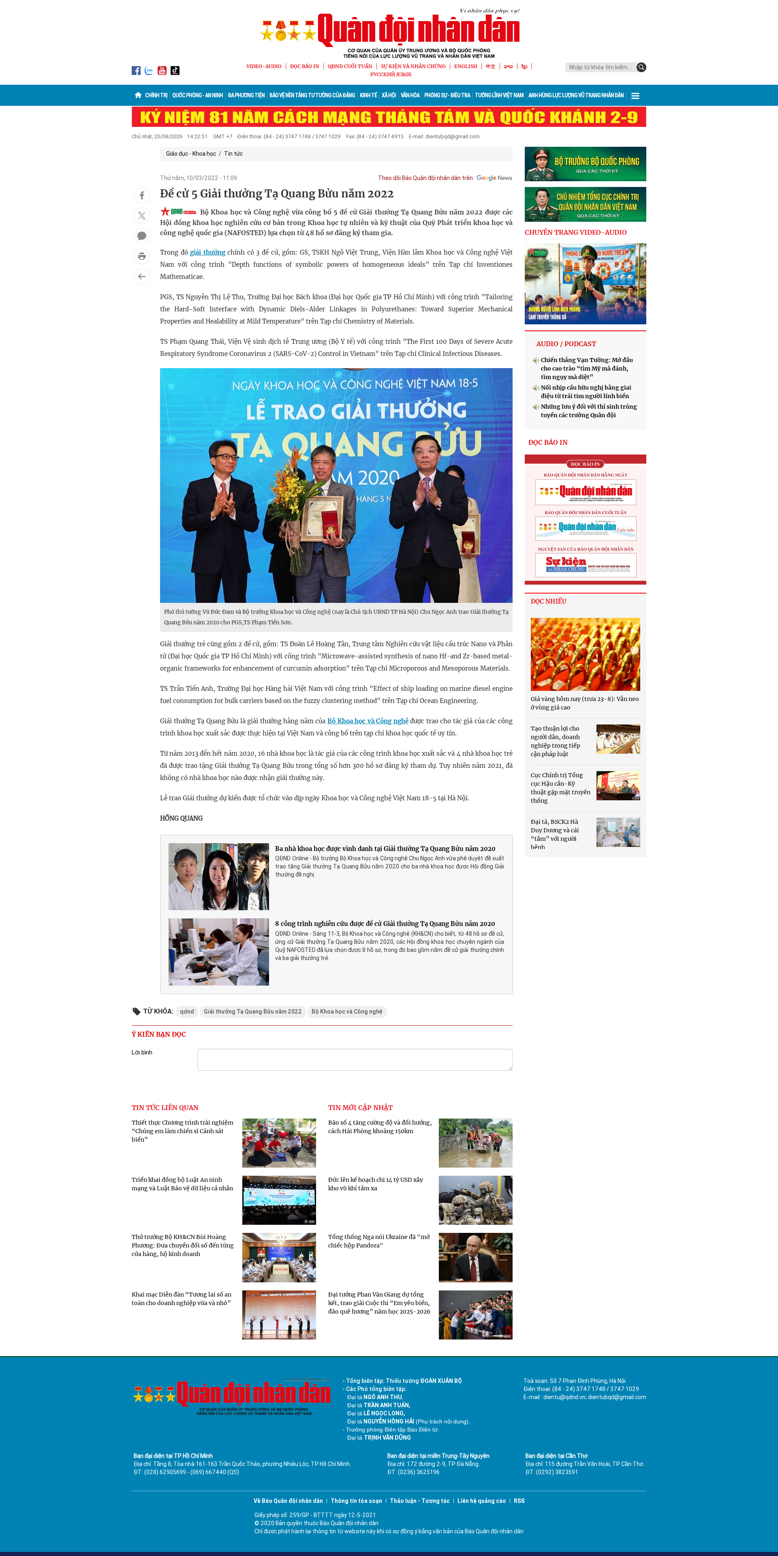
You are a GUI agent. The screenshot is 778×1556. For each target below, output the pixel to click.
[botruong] (585, 164)
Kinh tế (368, 95)
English (465, 66)
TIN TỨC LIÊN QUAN (165, 1108)
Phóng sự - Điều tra (447, 95)
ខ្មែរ (524, 66)
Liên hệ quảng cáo (481, 1501)
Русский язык (391, 74)
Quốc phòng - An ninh (197, 95)
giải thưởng (207, 252)
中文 (491, 66)
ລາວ (508, 66)
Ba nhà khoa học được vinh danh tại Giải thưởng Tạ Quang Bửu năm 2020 (385, 849)
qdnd (187, 1011)
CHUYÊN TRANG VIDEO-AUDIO (576, 232)
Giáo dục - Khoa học (191, 153)
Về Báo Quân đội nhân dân (288, 1501)
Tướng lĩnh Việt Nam (499, 95)
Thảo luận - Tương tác (420, 1501)
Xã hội (389, 95)
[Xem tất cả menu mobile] (635, 95)
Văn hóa (410, 95)
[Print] (142, 256)
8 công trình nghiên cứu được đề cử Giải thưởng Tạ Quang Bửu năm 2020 (385, 924)
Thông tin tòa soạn (356, 1501)
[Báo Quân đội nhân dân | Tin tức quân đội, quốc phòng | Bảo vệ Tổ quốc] (389, 33)
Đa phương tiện (246, 95)
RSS (519, 1501)
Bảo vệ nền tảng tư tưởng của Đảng (312, 95)
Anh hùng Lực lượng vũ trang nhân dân (576, 95)
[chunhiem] (585, 204)
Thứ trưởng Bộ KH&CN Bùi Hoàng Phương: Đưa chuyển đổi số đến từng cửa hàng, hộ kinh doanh (183, 1245)
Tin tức (233, 153)
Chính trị (156, 95)
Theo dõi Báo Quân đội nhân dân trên (425, 178)
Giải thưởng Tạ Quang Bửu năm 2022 (253, 1011)
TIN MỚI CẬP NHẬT (360, 1108)
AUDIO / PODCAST (566, 344)
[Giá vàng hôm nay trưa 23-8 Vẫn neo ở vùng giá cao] (585, 654)
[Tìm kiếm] (641, 67)
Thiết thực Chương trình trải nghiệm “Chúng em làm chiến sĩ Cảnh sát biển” (182, 1131)
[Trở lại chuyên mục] (142, 276)
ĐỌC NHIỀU (548, 601)
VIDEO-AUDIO (264, 66)
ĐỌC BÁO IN (304, 66)
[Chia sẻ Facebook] (142, 195)
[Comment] (142, 236)
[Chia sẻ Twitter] (142, 216)
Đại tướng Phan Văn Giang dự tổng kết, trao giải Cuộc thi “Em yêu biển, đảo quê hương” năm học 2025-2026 (379, 1303)
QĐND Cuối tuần (350, 66)
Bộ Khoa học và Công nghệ (367, 721)
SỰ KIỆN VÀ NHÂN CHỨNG (413, 66)
